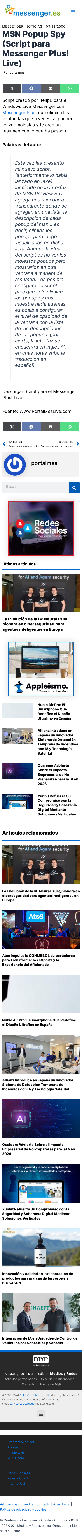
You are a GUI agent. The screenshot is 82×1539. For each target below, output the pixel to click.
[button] (41, 1414)
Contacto (28, 1384)
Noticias (34, 26)
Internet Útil (16, 1484)
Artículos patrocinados (21, 1379)
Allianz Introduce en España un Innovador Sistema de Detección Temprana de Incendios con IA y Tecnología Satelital (58, 741)
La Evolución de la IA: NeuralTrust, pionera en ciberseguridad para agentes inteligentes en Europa (35, 624)
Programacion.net (21, 1442)
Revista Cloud (18, 1478)
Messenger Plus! (19, 112)
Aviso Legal (61, 1504)
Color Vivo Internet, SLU (34, 1395)
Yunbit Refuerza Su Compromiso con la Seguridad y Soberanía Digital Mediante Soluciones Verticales (57, 805)
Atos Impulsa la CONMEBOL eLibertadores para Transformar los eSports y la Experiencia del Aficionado (38, 960)
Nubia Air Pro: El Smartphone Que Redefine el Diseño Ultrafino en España (54, 711)
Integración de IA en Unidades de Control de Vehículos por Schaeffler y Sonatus (40, 1340)
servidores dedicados (23, 1403)
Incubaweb (16, 1453)
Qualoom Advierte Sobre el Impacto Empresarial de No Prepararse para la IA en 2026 (58, 774)
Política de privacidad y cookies (23, 1509)
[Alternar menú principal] (73, 10)
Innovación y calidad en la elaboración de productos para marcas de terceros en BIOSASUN (37, 1278)
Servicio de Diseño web (58, 1379)
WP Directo (16, 1458)
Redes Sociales (19, 1473)
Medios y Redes (63, 1373)
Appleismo (15, 1447)
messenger (12, 26)
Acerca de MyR (50, 1384)
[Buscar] (74, 487)
